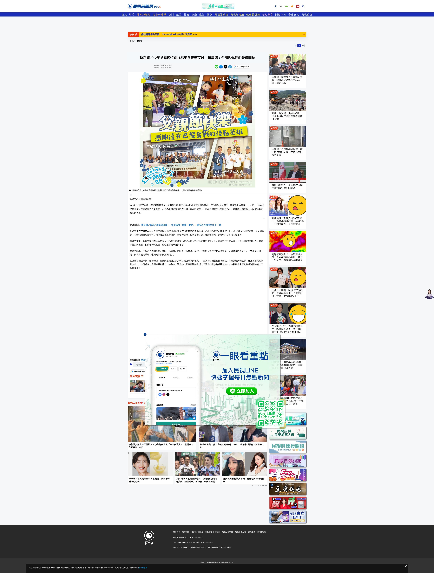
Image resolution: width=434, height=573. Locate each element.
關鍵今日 (280, 14)
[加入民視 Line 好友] (217, 382)
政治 (179, 14)
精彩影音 (267, 14)
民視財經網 (237, 14)
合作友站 (293, 14)
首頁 (124, 14)
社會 (186, 14)
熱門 (171, 14)
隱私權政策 (143, 567)
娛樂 (194, 14)
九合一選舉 (159, 14)
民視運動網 (221, 14)
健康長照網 (253, 14)
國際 (209, 14)
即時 (132, 14)
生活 (202, 14)
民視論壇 (307, 14)
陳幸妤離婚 (144, 14)
